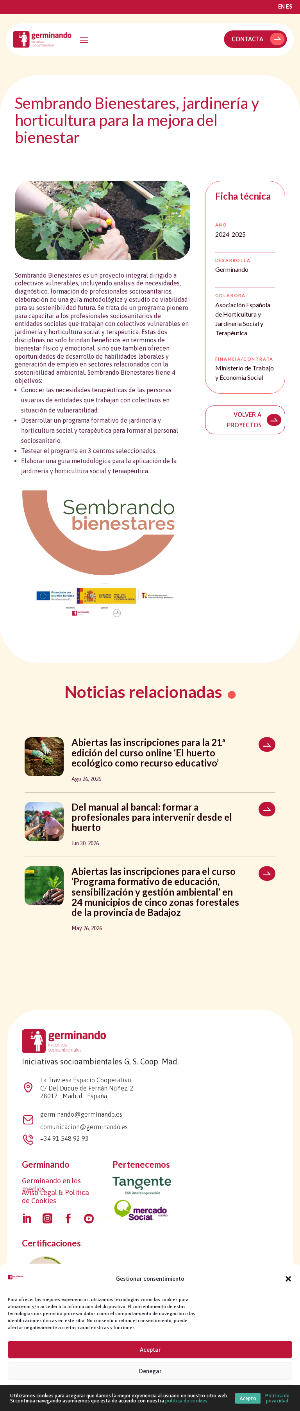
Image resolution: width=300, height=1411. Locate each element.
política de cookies (186, 1401)
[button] (288, 1279)
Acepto (247, 1398)
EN (281, 7)
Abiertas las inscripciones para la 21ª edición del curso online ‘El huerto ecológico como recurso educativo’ (148, 752)
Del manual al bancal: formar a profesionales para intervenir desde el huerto (151, 817)
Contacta (247, 38)
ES (289, 7)
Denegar (150, 1371)
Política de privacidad (277, 1398)
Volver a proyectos (244, 419)
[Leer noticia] (267, 744)
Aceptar (150, 1349)
